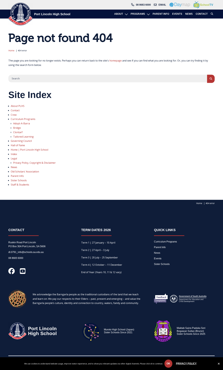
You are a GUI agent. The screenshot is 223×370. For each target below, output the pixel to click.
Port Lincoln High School (52, 14)
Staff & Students (20, 184)
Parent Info (17, 176)
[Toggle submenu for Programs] (148, 14)
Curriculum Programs (23, 119)
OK (168, 363)
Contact (15, 110)
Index (14, 154)
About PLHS (17, 106)
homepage (115, 60)
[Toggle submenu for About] (126, 14)
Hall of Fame (18, 145)
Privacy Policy (186, 363)
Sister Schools (19, 180)
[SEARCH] (211, 79)
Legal (14, 158)
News (14, 167)
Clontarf (18, 132)
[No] (218, 364)
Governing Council (21, 141)
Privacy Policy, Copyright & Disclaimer (34, 162)
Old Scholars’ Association (25, 171)
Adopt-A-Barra (21, 123)
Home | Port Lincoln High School (29, 149)
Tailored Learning (23, 136)
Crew (14, 114)
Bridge (17, 128)
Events (157, 258)
